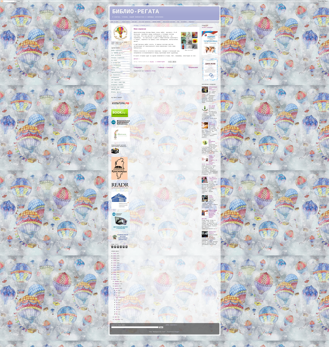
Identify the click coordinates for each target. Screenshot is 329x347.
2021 (115, 277)
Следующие (138, 67)
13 (117, 300)
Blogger (176, 331)
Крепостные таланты (212, 232)
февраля (117, 283)
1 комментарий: (161, 61)
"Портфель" (192, 21)
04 (117, 293)
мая (116, 317)
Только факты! (126, 21)
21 (117, 307)
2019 (115, 272)
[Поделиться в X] (172, 62)
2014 (115, 260)
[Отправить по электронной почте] (169, 62)
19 (117, 304)
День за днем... (115, 21)
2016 (115, 265)
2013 (115, 258)
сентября (118, 319)
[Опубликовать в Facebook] (174, 62)
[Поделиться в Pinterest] (175, 62)
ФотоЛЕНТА (184, 21)
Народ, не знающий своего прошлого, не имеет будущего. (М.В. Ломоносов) (209, 160)
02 (117, 290)
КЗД (178, 21)
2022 (115, 279)
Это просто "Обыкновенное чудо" (213, 179)
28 (117, 314)
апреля (117, 288)
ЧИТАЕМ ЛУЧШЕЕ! (157, 21)
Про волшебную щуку (212, 142)
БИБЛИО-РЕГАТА (135, 11)
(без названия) (212, 123)
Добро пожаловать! (171, 325)
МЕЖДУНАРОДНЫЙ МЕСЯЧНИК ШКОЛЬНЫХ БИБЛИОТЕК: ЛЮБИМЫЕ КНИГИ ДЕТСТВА (209, 214)
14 (117, 302)
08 (117, 295)
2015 (115, 263)
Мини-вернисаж (140, 29)
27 (117, 311)
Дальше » (136, 58)
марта (117, 286)
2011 (115, 253)
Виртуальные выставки (169, 21)
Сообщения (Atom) (150, 71)
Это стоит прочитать (144, 21)
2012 (115, 256)
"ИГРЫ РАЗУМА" (211, 196)
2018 (115, 270)
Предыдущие (193, 67)
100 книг (134, 21)
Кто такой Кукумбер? (212, 106)
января (117, 281)
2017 (115, 267)
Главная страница (165, 67)
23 (117, 309)
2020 (115, 274)
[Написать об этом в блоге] (170, 62)
